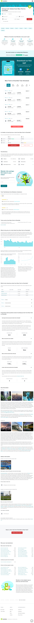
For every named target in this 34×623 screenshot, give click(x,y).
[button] (32, 1)
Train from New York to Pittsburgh (22, 555)
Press (11, 613)
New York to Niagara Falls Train (22, 551)
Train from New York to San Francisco (6, 551)
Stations (3, 30)
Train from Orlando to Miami (4, 572)
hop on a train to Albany (4, 417)
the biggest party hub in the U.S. (9, 412)
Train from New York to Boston (5, 574)
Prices (16, 28)
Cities (30, 28)
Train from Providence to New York (23, 572)
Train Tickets (3, 611)
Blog (10, 611)
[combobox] (9, 17)
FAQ (25, 28)
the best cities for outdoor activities (7, 411)
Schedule (2, 28)
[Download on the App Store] (20, 69)
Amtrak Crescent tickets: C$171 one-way (24, 222)
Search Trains (27, 145)
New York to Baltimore (21, 549)
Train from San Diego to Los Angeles (6, 569)
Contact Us (20, 609)
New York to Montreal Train (4, 549)
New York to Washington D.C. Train (5, 573)
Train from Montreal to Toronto (5, 567)
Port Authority (21, 414)
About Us (11, 609)
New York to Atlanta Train (4, 555)
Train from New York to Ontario (5, 550)
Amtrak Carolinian (17, 201)
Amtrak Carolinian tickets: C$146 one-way (8, 223)
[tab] (4, 14)
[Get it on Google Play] (27, 69)
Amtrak (2, 291)
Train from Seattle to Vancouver (22, 574)
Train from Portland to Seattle (22, 569)
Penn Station (31, 414)
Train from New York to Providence (23, 556)
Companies (20, 611)
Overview (7, 28)
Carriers (21, 28)
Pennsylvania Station (4, 473)
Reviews (12, 28)
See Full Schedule (17, 126)
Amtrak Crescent (11, 506)
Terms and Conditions (21, 613)
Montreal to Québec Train (4, 568)
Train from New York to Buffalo (22, 550)
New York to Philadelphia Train (22, 567)
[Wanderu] (4, 1)
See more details (3, 224)
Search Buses (14, 145)
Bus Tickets (2, 609)
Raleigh (6, 506)
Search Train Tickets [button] (17, 532)
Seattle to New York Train (21, 573)
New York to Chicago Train (4, 556)
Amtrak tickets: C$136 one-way (6, 222)
